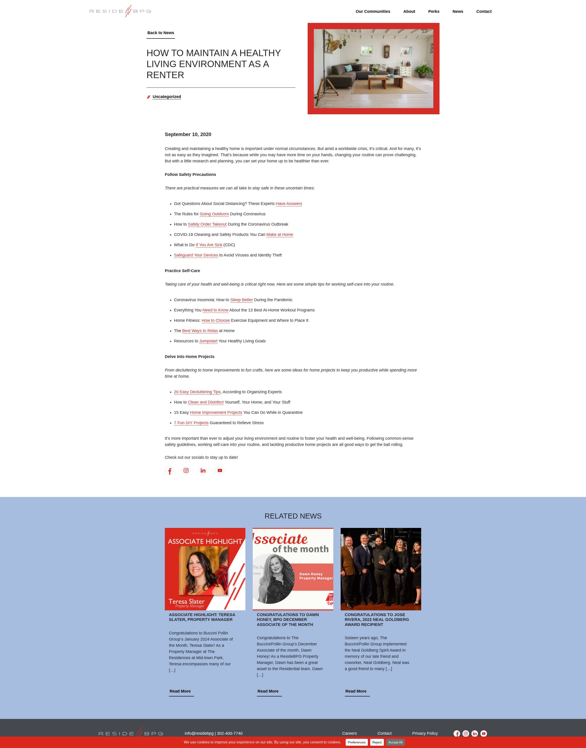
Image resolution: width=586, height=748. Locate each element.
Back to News (160, 32)
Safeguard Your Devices (196, 255)
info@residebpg (199, 733)
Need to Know (215, 310)
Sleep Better (241, 300)
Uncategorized (167, 96)
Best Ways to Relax (200, 330)
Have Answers (289, 203)
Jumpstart (208, 341)
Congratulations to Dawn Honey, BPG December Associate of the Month (288, 619)
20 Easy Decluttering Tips (197, 392)
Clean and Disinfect (206, 402)
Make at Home (279, 234)
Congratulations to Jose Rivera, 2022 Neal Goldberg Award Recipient (377, 619)
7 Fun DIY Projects (191, 422)
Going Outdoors (214, 214)
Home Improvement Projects (216, 412)
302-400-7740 (230, 733)
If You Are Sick (209, 245)
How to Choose (216, 320)
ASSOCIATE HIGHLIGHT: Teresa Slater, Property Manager (202, 617)
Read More (180, 691)
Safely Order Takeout (207, 224)
